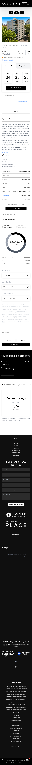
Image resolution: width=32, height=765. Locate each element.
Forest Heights (16, 741)
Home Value (16, 450)
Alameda (16, 712)
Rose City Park (16, 746)
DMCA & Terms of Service (17, 763)
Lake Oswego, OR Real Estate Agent (16, 689)
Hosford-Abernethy (16, 744)
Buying (16, 443)
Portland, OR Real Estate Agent (16, 686)
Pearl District (16, 725)
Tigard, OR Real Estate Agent (16, 702)
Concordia (16, 731)
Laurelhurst (16, 718)
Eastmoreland (16, 720)
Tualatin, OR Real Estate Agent (16, 704)
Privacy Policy (6, 763)
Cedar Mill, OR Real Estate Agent (16, 710)
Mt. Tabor (16, 733)
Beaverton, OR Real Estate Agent (16, 697)
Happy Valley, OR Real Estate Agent (16, 707)
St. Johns (16, 739)
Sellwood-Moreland (16, 723)
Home (16, 438)
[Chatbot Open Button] (27, 760)
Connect (16, 455)
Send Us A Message (16, 504)
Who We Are (16, 453)
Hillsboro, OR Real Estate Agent (16, 694)
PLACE (27, 642)
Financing (16, 448)
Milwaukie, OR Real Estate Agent (16, 699)
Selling (16, 445)
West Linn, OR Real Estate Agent (16, 691)
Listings (16, 441)
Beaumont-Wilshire (16, 728)
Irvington (16, 715)
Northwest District (16, 736)
